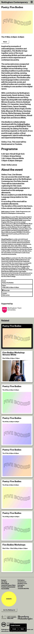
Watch (5, 41)
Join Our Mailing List (9, 610)
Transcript (6, 290)
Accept (14, 629)
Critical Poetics (23, 124)
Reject (22, 629)
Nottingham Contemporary (14, 2)
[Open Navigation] (31, 2)
